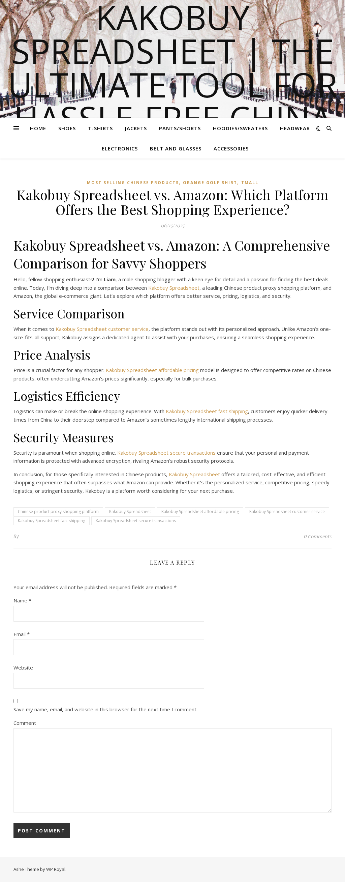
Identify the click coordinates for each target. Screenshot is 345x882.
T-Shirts (100, 128)
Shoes (67, 128)
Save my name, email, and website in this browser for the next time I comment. (105, 709)
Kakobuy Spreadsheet (173, 287)
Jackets (136, 128)
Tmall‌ (249, 183)
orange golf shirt (210, 183)
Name (22, 600)
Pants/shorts (180, 128)
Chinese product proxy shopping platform (58, 511)
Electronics (120, 148)
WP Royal (55, 869)
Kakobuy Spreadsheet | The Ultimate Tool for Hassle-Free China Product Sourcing (173, 84)
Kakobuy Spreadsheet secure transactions (166, 452)
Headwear (295, 128)
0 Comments (318, 536)
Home (38, 128)
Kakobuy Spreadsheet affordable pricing (152, 370)
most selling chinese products (133, 183)
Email (21, 634)
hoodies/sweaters (240, 128)
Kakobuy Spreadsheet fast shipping (207, 411)
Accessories (231, 148)
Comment (24, 722)
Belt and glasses (175, 148)
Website (23, 667)
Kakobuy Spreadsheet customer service (102, 328)
